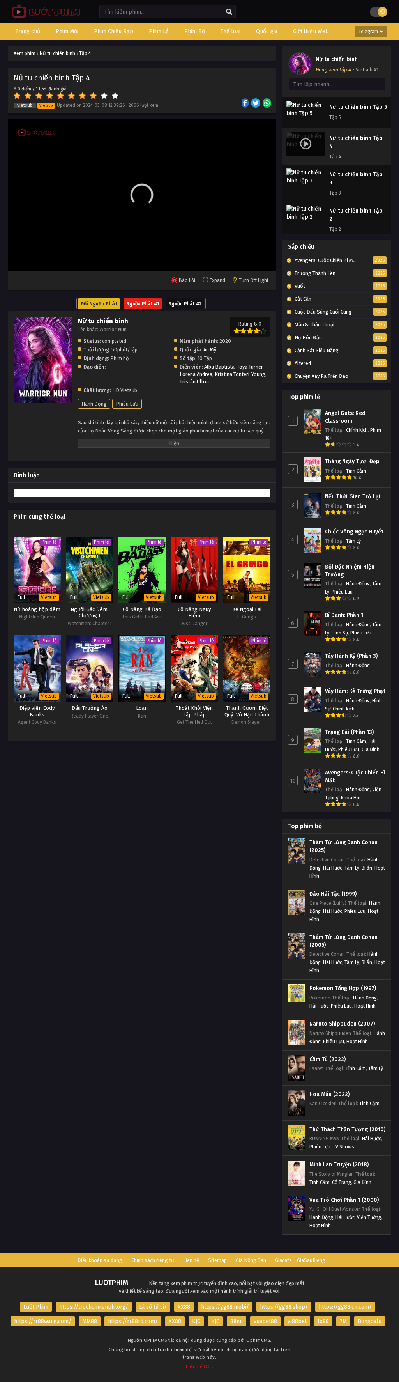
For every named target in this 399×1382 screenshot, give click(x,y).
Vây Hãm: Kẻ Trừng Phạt (355, 691)
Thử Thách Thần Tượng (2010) (347, 1129)
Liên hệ (191, 1260)
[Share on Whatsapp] (267, 103)
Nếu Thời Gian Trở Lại (352, 496)
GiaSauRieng (311, 1260)
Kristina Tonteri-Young (240, 374)
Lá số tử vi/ (153, 1307)
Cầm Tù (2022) (327, 1059)
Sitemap (217, 1260)
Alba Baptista (219, 367)
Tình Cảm (356, 471)
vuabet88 (265, 1321)
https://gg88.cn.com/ (345, 1307)
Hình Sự (340, 633)
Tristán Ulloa (194, 381)
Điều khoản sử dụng (100, 1260)
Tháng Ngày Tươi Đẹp (352, 461)
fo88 (323, 1321)
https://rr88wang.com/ (42, 1321)
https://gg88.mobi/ (225, 1307)
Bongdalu (369, 1321)
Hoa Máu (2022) (329, 1094)
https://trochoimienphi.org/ (93, 1307)
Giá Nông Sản (251, 1260)
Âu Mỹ (209, 350)
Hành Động (94, 404)
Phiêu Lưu (127, 404)
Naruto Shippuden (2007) (342, 1024)
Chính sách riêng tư (152, 1260)
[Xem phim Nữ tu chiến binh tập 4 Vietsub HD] (44, 17)
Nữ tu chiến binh (337, 59)
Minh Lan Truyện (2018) (339, 1164)
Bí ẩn (367, 868)
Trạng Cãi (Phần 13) (349, 732)
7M (343, 1321)
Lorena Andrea (196, 374)
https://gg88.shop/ (284, 1307)
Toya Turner (250, 367)
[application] (142, 194)
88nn (236, 1321)
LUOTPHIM (111, 1282)
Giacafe (283, 1260)
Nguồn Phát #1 (142, 304)
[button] (142, 195)
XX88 (184, 1307)
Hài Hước (332, 868)
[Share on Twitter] (256, 103)
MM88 (89, 1321)
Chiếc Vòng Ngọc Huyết (354, 531)
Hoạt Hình (365, 1006)
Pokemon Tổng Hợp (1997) (342, 988)
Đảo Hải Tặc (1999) (333, 894)
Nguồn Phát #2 (184, 304)
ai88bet (297, 1321)
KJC (196, 1321)
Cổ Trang (341, 1182)
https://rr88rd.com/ (133, 1321)
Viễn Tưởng (369, 1217)
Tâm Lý (353, 541)
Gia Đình (371, 749)
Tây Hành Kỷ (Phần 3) (351, 656)
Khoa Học (351, 798)
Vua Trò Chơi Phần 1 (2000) (344, 1200)
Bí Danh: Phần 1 (344, 615)
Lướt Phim (35, 1307)
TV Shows (343, 1147)
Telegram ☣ (370, 31)
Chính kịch (357, 430)
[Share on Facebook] (246, 103)
